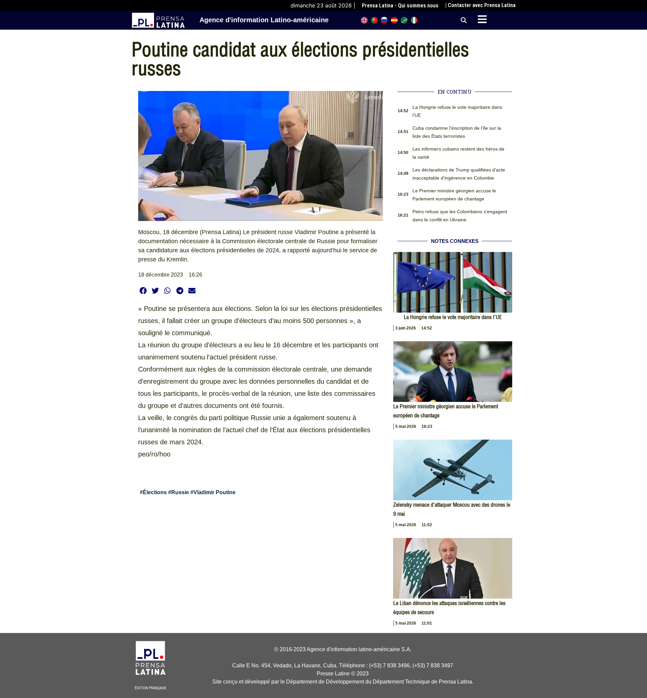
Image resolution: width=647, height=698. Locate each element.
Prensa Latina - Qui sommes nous (400, 5)
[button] (463, 20)
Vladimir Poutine (214, 492)
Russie (180, 492)
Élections (155, 492)
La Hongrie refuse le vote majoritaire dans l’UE (453, 317)
